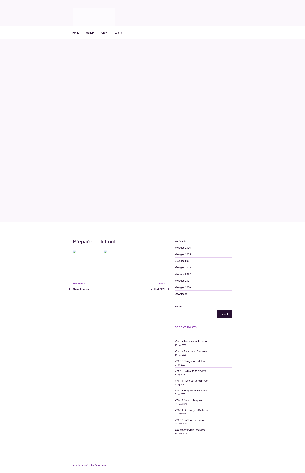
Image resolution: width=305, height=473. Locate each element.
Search (179, 306)
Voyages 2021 (183, 280)
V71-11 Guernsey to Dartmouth (192, 410)
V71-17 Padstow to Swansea (191, 351)
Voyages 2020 (183, 287)
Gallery (90, 32)
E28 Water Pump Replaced (190, 429)
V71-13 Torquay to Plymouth (191, 390)
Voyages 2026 (183, 247)
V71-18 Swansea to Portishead (192, 341)
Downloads (181, 293)
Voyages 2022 (183, 274)
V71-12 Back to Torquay (188, 400)
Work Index (181, 241)
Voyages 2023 (183, 267)
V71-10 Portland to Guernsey (191, 420)
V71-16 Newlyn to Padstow (190, 361)
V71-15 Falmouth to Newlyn (190, 371)
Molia (81, 12)
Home (75, 32)
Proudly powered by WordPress (89, 465)
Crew (104, 32)
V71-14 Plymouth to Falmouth (191, 380)
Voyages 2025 (183, 254)
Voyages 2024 (183, 260)
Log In (118, 32)
